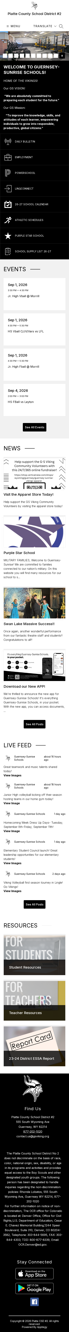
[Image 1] (5, 56)
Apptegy (42, 1326)
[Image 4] (22, 56)
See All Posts (34, 724)
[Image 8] (44, 56)
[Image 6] (33, 56)
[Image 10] (56, 56)
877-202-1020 (32, 1131)
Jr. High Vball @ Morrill (24, 296)
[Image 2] (10, 56)
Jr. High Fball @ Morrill (24, 366)
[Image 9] (50, 56)
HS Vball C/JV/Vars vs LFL (26, 331)
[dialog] (34, 954)
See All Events (34, 427)
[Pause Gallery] (62, 56)
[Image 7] (39, 56)
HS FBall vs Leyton (21, 402)
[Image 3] (16, 56)
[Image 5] (27, 56)
